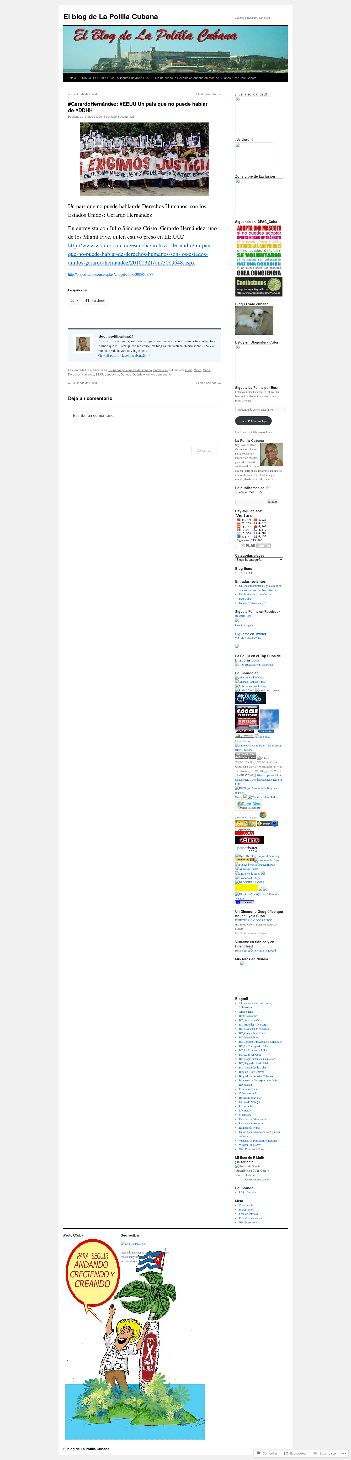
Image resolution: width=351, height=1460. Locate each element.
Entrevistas (160, 370)
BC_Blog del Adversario (253, 1024)
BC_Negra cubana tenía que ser (257, 1059)
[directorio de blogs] (266, 860)
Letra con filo (246, 1106)
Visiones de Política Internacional (258, 1140)
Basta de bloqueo (248, 1016)
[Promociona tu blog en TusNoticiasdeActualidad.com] (246, 826)
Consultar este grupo (257, 1179)
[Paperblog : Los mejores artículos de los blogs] (247, 851)
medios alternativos (131, 1261)
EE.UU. (100, 374)
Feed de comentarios (250, 1218)
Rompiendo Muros (250, 1127)
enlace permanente (159, 374)
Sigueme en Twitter (250, 633)
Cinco (198, 370)
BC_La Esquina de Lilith (253, 1050)
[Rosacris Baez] (237, 621)
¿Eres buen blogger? (247, 817)
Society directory (243, 741)
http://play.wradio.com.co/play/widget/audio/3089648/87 (110, 274)
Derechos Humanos (81, 374)
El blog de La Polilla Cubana (110, 16)
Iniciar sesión (246, 1209)
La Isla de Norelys (249, 1102)
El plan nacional (208, 94)
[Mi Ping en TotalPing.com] (245, 758)
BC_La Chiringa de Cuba (253, 1046)
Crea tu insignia (244, 625)
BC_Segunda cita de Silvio (254, 1063)
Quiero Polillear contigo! (253, 421)
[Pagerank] (244, 736)
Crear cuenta (246, 1205)
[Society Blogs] (262, 736)
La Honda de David (82, 94)
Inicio (72, 77)
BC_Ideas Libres (248, 1037)
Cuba (206, 370)
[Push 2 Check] (245, 690)
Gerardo (126, 374)
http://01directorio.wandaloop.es (250, 933)
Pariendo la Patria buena (252, 1119)
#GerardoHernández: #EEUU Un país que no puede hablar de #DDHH (137, 107)
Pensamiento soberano (251, 1123)
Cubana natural (247, 1093)
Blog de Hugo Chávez (251, 1072)
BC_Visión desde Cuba (252, 1067)
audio (188, 370)
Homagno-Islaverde (250, 1097)
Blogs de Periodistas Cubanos (256, 1076)
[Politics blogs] (244, 864)
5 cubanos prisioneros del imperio (130, 370)
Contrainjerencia (248, 1089)
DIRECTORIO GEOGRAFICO (253, 920)
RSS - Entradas (247, 1192)
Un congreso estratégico (252, 603)
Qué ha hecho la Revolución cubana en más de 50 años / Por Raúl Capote (205, 77)
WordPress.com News (251, 1149)
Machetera (245, 1114)
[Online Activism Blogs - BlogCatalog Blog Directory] (259, 749)
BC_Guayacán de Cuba (252, 1033)
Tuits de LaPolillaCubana (249, 638)
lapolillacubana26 (122, 116)
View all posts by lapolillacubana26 (124, 355)
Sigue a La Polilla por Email (257, 387)
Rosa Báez (241, 950)
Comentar (204, 450)
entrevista (112, 374)
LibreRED (245, 1110)
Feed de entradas (248, 1214)
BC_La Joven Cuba (250, 1054)
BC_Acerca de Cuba (250, 1020)
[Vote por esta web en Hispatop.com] (249, 843)
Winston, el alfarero (250, 1145)
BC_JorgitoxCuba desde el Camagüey (260, 1041)
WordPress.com (248, 1222)
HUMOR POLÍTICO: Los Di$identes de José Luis (115, 77)
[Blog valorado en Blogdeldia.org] (248, 805)
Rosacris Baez (243, 616)
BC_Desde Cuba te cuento (254, 1029)
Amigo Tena (246, 1011)
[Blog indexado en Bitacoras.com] (254, 664)
